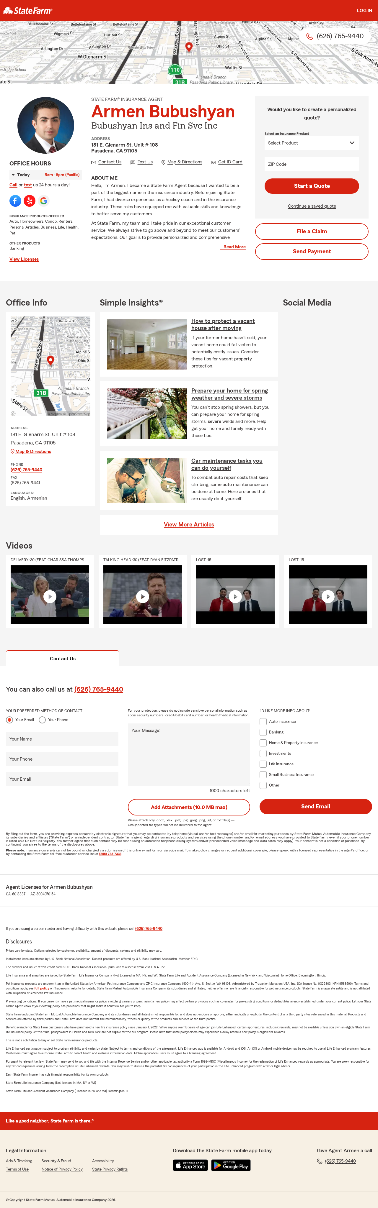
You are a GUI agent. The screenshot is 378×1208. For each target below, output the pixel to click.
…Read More (233, 246)
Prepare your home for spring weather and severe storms (229, 394)
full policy (41, 988)
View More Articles (189, 525)
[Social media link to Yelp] (29, 201)
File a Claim (312, 231)
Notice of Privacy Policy (62, 1169)
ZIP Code (277, 164)
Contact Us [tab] (63, 658)
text (28, 185)
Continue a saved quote (312, 206)
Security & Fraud (56, 1161)
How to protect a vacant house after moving (223, 324)
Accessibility (103, 1161)
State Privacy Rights (110, 1169)
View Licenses (24, 259)
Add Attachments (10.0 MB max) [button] (189, 807)
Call (13, 185)
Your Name (20, 739)
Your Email (24, 720)
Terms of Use (17, 1169)
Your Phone (58, 720)
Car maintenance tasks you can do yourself (227, 464)
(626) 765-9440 (26, 469)
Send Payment (312, 252)
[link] (27, 11)
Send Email (315, 807)
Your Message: (145, 730)
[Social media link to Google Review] (44, 201)
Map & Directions (33, 451)
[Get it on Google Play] (231, 1165)
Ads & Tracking (19, 1161)
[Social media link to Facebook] (15, 201)
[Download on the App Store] (190, 1165)
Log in (364, 10)
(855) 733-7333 (110, 854)
